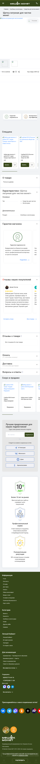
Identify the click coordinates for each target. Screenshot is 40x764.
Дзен (22, 459)
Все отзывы (30, 319)
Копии (4, 621)
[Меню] (3, 3)
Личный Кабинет (7, 637)
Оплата (5, 589)
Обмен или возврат (8, 592)
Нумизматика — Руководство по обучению (15, 655)
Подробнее (23, 260)
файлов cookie (23, 755)
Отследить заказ (8, 645)
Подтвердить (20, 760)
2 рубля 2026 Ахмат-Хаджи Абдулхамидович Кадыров (9, 399)
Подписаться (29, 434)
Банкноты (6, 616)
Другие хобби (7, 624)
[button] (20, 178)
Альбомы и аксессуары (9, 619)
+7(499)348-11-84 (9, 680)
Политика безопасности (9, 600)
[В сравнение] (14, 72)
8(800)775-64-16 (8, 677)
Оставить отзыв (8, 319)
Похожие (34, 20)
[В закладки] (15, 165)
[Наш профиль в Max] (4, 688)
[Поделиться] (18, 72)
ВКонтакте (22, 453)
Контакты (6, 581)
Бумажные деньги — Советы (11, 658)
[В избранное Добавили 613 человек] (16, 72)
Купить (7, 165)
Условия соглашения (9, 598)
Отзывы (5, 584)
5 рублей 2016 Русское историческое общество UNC (27, 156)
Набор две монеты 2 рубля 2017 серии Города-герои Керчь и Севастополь (10, 156)
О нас (4, 578)
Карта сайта (6, 603)
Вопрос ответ (7, 595)
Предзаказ (10, 407)
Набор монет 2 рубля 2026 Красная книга (26, 398)
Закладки (5, 643)
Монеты (5, 613)
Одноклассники (22, 465)
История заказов (8, 640)
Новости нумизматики (9, 661)
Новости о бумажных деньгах (11, 664)
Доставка (5, 587)
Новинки (5, 627)
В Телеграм (21, 447)
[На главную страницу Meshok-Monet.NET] (20, 3)
